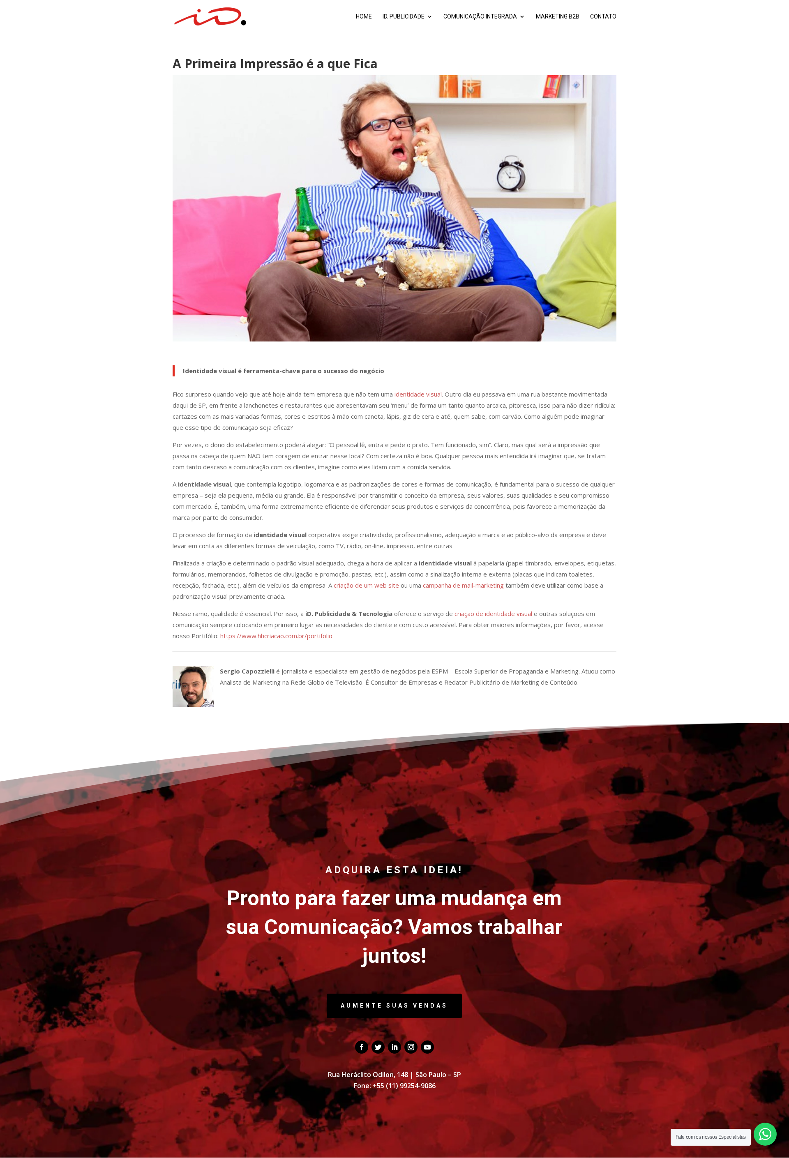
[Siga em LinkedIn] (394, 1047)
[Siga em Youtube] (427, 1047)
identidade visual (418, 394)
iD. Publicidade (403, 17)
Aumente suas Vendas (394, 1005)
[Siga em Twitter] (378, 1047)
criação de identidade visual (493, 613)
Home (364, 17)
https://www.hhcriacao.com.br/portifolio (276, 636)
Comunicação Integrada (480, 17)
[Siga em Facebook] (361, 1047)
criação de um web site (366, 585)
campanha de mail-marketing (463, 585)
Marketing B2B (557, 17)
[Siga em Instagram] (411, 1047)
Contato (603, 17)
